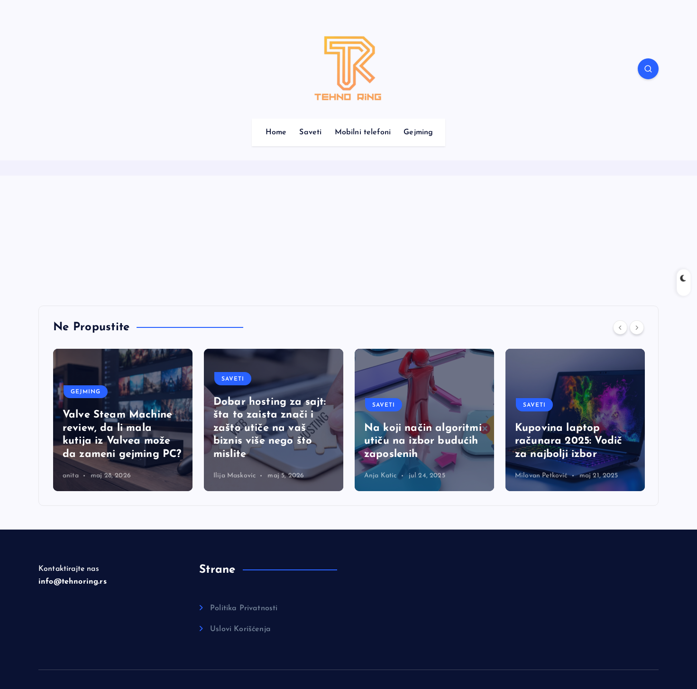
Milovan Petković (390, 475)
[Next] (637, 327)
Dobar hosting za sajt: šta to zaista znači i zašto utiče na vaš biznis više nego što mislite (119, 428)
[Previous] (620, 327)
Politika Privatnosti (243, 608)
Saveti (310, 132)
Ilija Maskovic (84, 475)
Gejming (418, 132)
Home (276, 132)
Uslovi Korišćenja (240, 629)
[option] (123, 420)
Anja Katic (229, 475)
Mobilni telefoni (363, 132)
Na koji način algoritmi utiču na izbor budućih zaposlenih (272, 441)
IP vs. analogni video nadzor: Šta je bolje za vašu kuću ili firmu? (572, 441)
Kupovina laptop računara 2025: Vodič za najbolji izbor (417, 441)
